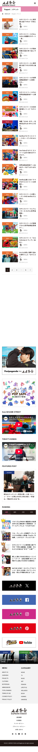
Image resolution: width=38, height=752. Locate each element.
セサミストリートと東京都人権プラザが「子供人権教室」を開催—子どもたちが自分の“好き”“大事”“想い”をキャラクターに (24, 547)
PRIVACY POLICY (7, 699)
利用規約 (19, 720)
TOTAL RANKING (6, 690)
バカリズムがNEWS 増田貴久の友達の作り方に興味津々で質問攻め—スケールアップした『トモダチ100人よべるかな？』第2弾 (24, 523)
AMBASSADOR (6, 687)
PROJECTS (5, 678)
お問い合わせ (19, 729)
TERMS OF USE (6, 693)
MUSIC (23, 678)
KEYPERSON (5, 684)
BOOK (23, 693)
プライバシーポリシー (19, 726)
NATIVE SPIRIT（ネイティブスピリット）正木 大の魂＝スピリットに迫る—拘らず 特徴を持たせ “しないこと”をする (24, 570)
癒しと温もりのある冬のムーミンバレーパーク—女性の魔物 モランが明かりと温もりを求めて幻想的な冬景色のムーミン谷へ (24, 558)
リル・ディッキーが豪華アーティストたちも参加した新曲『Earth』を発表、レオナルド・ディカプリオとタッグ (24, 535)
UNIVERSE (24, 699)
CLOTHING (5, 681)
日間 (6, 512)
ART (22, 681)
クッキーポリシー (19, 723)
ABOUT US (5, 672)
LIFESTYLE (24, 687)
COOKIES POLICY (7, 696)
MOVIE (23, 672)
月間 (23, 512)
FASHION (23, 684)
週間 (15, 512)
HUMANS (23, 696)
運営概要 (19, 717)
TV (22, 675)
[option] (23, 657)
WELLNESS (24, 690)
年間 (31, 512)
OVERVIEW (5, 675)
